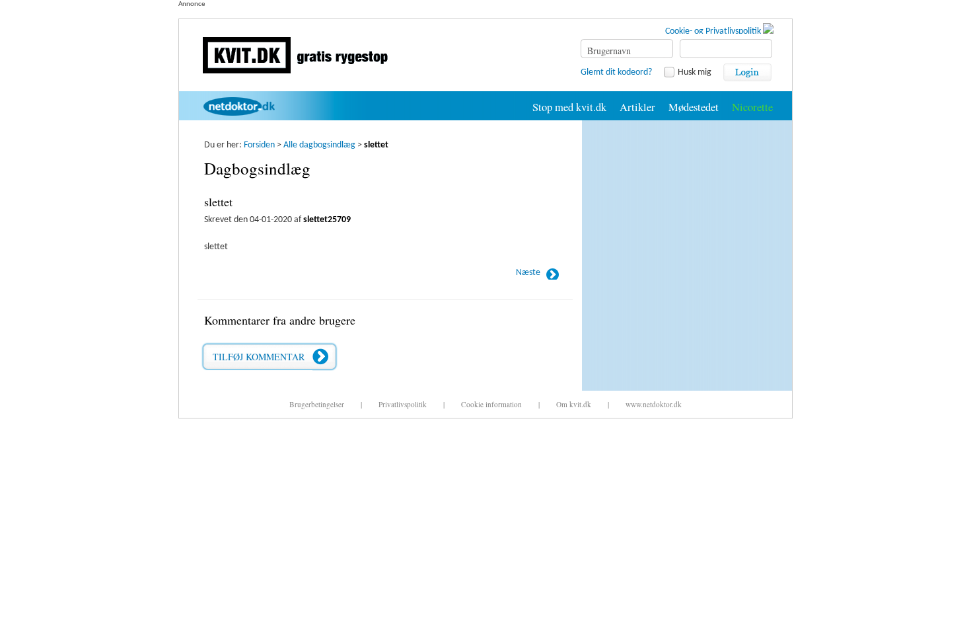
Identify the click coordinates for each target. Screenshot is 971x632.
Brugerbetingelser (316, 404)
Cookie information (491, 404)
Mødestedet (693, 107)
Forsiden (259, 145)
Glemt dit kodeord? (616, 72)
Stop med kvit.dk (569, 107)
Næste (528, 272)
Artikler (637, 107)
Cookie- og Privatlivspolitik (714, 31)
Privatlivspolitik (402, 404)
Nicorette (752, 107)
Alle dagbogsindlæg (319, 145)
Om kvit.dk (573, 404)
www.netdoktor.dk (654, 404)
